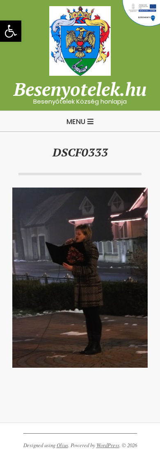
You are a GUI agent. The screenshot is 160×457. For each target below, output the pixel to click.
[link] (10, 31)
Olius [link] (62, 445)
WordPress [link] (107, 445)
